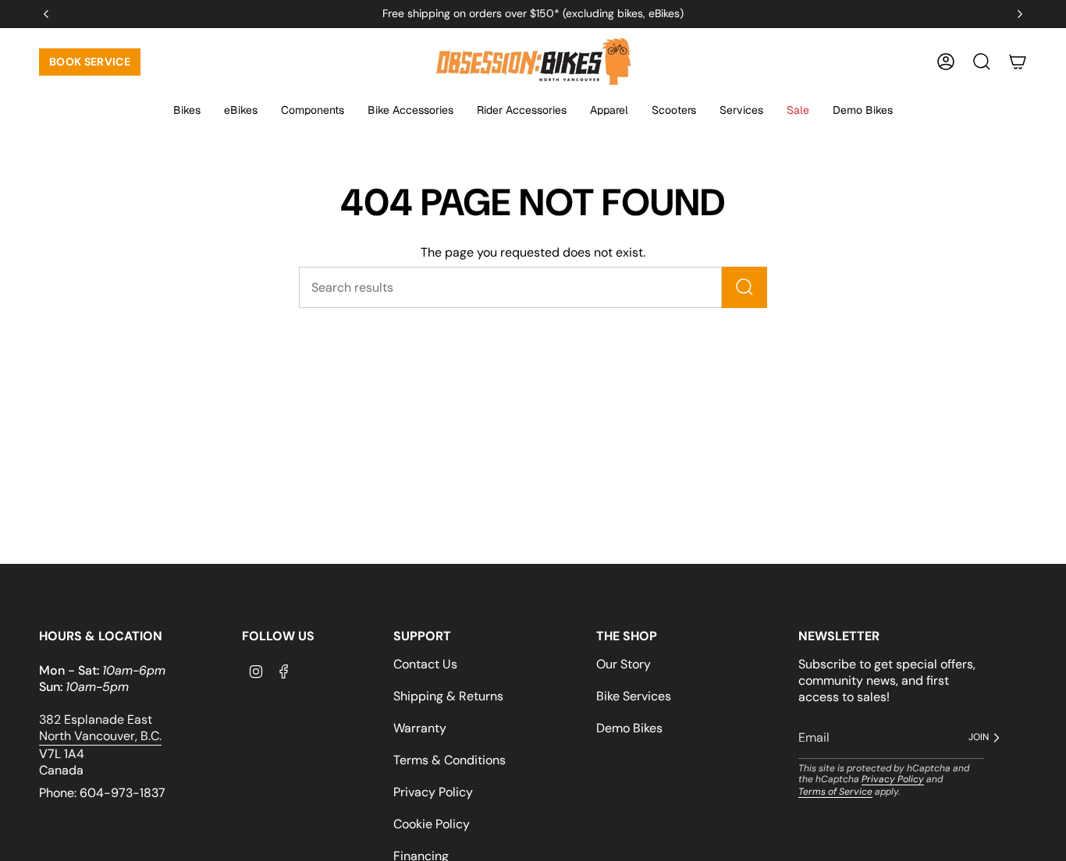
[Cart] (1018, 61)
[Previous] (46, 14)
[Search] (744, 287)
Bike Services (633, 696)
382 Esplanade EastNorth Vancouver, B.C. (100, 727)
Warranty (419, 728)
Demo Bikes (629, 728)
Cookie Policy (431, 824)
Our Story (623, 664)
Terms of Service (835, 791)
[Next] (1020, 14)
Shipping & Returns (448, 696)
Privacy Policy (433, 792)
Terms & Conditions (449, 760)
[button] (187, 111)
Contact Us (425, 664)
